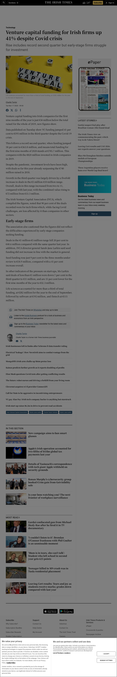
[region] (58, 657)
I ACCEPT (106, 654)
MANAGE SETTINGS (106, 660)
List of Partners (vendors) (61, 653)
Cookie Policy (11, 663)
